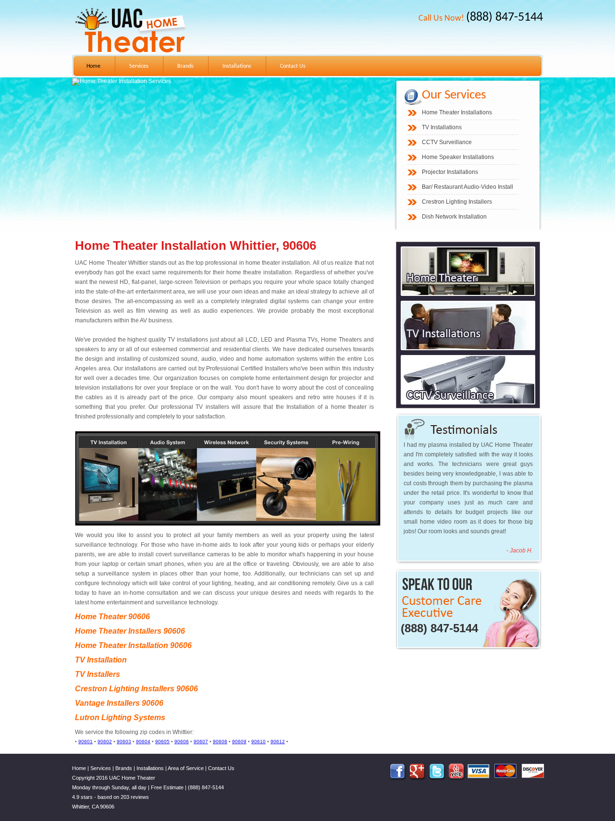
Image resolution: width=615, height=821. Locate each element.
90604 (143, 741)
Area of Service (186, 768)
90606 (181, 741)
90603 (124, 741)
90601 (85, 741)
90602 (105, 741)
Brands (185, 66)
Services (138, 66)
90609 (239, 741)
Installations (236, 66)
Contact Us (293, 66)
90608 (220, 741)
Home (93, 66)
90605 (162, 741)
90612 (278, 741)
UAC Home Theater (132, 778)
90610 (258, 741)
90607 (201, 741)
